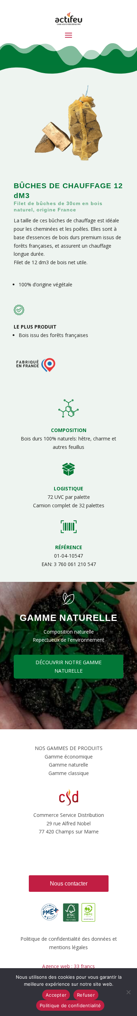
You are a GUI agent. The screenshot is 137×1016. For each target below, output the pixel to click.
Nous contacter (68, 884)
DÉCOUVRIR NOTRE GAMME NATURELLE (68, 666)
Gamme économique (69, 756)
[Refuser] (128, 992)
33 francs (84, 966)
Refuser (86, 995)
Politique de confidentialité (70, 1005)
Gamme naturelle (68, 764)
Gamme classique (68, 773)
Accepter (56, 995)
